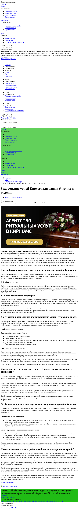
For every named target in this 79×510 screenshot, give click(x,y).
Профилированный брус (13, 26)
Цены (3, 6)
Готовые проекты (11, 11)
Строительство (10, 17)
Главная (3, 4)
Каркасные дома (10, 13)
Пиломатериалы (10, 28)
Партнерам (9, 40)
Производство (10, 30)
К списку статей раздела (13, 197)
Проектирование (11, 15)
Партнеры (4, 57)
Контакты (4, 20)
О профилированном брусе (14, 42)
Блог (2, 33)
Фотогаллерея (10, 38)
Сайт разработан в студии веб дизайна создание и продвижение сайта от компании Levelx (32, 501)
